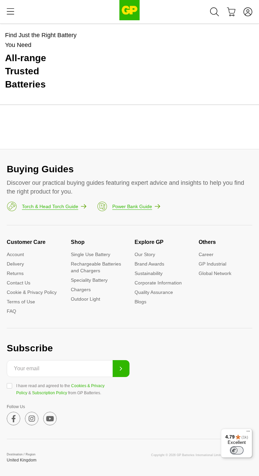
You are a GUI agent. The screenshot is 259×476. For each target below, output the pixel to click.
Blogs (140, 301)
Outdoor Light (85, 299)
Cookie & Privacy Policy (32, 292)
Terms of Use (21, 301)
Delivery (15, 264)
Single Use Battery (90, 254)
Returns (15, 273)
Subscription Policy (49, 393)
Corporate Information (158, 282)
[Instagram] (31, 418)
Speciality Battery (89, 280)
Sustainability (149, 273)
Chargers (81, 289)
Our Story (145, 254)
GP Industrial (212, 264)
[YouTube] (50, 418)
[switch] (236, 450)
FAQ (11, 311)
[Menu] (10, 12)
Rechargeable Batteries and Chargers (96, 267)
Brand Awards (149, 264)
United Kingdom (21, 460)
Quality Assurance (154, 292)
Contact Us (18, 282)
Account (15, 254)
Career (206, 254)
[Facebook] (13, 418)
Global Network (215, 273)
